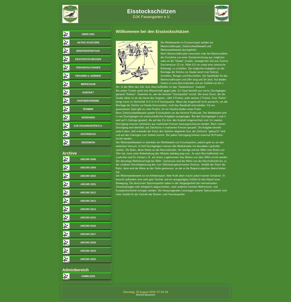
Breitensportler (88, 51)
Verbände (88, 117)
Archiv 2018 (88, 242)
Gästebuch (88, 134)
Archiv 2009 (88, 167)
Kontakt (88, 92)
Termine (88, 109)
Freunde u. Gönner (88, 76)
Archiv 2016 (88, 226)
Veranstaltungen (88, 67)
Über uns (88, 34)
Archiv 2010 (88, 176)
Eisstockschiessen (88, 59)
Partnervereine (88, 100)
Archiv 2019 (88, 250)
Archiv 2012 (88, 192)
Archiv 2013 (88, 201)
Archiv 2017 (88, 234)
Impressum (88, 84)
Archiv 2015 (88, 217)
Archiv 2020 (88, 259)
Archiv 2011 (88, 184)
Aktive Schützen (88, 42)
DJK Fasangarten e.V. (88, 125)
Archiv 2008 (88, 159)
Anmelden (88, 276)
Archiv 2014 (88, 209)
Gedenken (88, 142)
